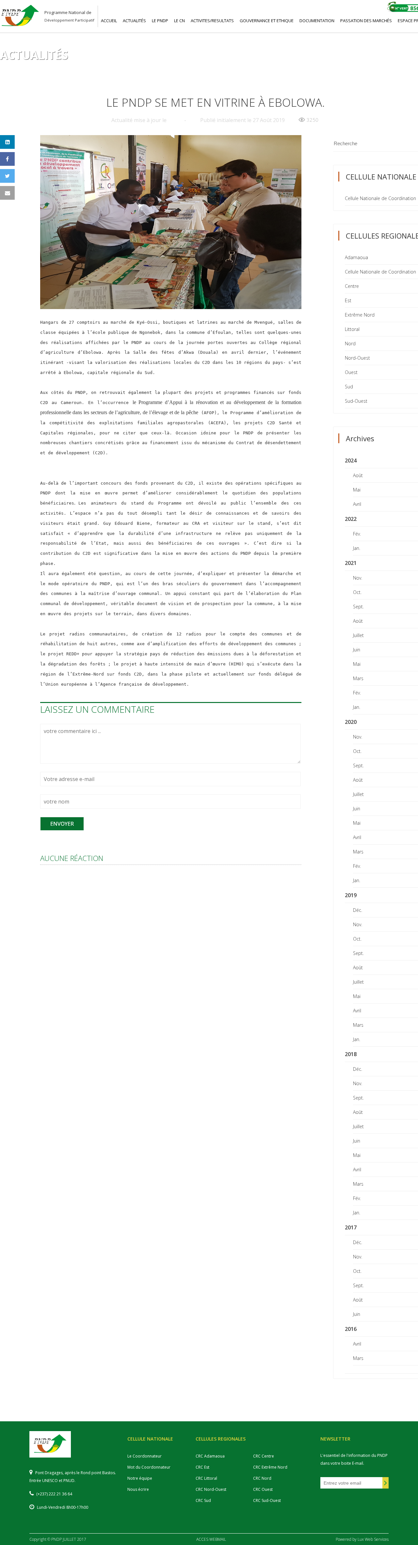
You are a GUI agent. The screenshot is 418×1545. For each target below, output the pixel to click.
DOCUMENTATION (316, 20)
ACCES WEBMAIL (211, 1539)
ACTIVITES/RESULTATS (212, 20)
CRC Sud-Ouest (267, 1500)
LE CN (179, 20)
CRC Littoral (206, 1478)
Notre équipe (139, 1478)
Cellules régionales (97, 66)
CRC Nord (262, 1478)
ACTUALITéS (134, 20)
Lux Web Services (373, 1539)
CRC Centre (263, 1456)
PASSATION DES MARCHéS (366, 20)
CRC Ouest (263, 1489)
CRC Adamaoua (210, 1456)
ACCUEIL (109, 20)
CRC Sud (203, 1500)
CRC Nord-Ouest (211, 1489)
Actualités (55, 66)
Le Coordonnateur (144, 1456)
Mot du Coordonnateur (148, 1467)
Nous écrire (138, 1489)
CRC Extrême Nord (270, 1467)
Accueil (28, 66)
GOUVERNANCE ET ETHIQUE (267, 20)
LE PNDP (160, 20)
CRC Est (202, 1467)
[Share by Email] (7, 193)
